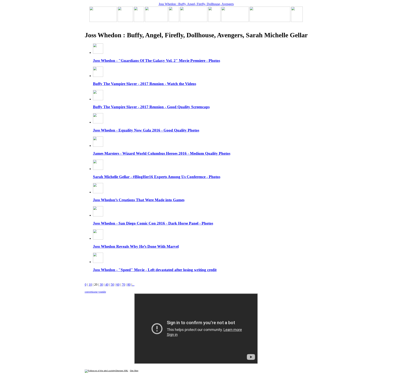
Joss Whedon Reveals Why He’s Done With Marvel (136, 246)
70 (123, 284)
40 (106, 284)
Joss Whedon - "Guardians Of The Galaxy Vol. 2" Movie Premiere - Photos (156, 60)
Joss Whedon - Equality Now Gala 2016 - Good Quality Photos (146, 130)
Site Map (134, 370)
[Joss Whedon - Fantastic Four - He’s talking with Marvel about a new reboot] (270, 21)
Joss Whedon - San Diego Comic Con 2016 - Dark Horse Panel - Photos (153, 223)
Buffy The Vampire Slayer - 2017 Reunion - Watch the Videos (144, 84)
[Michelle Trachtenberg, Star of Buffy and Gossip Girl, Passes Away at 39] (103, 21)
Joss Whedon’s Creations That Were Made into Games (138, 200)
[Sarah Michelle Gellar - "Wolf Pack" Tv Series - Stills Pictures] (156, 21)
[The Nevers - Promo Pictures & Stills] (174, 21)
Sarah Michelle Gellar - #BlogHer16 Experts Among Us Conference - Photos (156, 177)
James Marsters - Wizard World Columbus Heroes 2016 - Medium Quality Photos (161, 153)
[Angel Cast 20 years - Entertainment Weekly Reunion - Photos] (297, 21)
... (133, 284)
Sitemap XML (121, 370)
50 (112, 284)
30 (101, 284)
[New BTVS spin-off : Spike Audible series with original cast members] (125, 21)
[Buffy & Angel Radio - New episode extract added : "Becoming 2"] (193, 21)
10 (90, 284)
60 (118, 284)
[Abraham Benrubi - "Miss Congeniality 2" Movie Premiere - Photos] (214, 21)
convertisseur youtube (95, 291)
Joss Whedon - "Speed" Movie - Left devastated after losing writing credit (155, 270)
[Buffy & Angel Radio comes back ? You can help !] (235, 21)
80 (129, 284)
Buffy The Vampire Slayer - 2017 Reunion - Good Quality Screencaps (151, 107)
